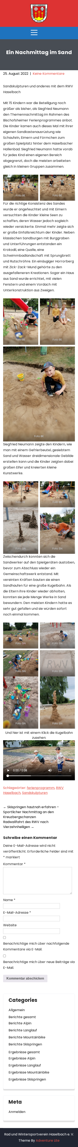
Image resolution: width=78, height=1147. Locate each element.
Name (9, 900)
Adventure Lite (47, 1140)
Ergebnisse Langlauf (25, 1065)
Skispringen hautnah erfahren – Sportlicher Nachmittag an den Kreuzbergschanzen (31, 812)
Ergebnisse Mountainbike (29, 1072)
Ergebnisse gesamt (24, 1052)
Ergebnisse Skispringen (27, 1079)
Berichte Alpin (20, 1023)
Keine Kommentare (48, 73)
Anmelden (17, 1111)
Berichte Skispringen (25, 1044)
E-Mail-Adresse (17, 912)
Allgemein (17, 1010)
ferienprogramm (40, 787)
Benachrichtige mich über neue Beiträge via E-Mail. (39, 965)
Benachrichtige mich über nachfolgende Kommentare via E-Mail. (36, 946)
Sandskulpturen (35, 792)
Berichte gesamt (22, 1017)
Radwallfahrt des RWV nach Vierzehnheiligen (25, 824)
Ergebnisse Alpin (22, 1058)
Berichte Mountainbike (27, 1037)
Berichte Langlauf (23, 1030)
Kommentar (14, 864)
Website (10, 925)
